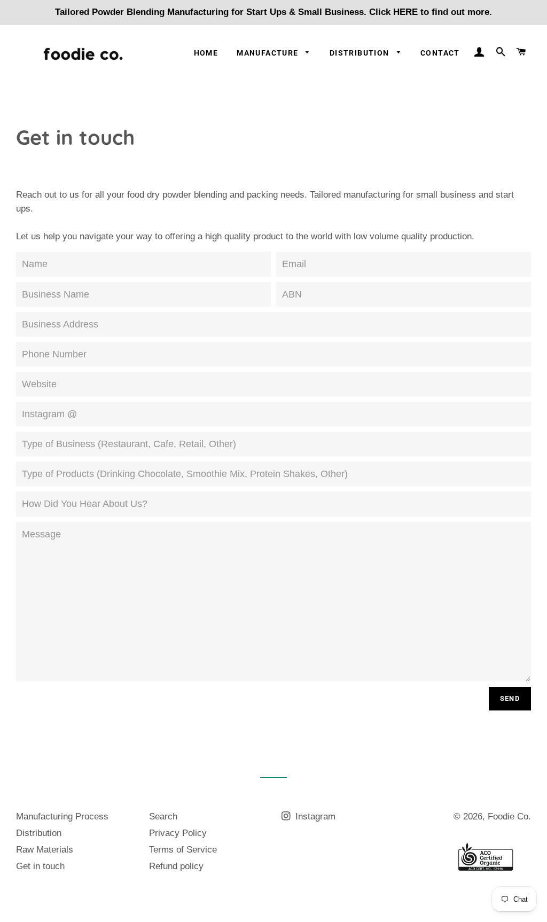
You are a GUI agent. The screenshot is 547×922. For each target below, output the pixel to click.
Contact (440, 53)
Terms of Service (183, 850)
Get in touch (40, 866)
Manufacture (269, 53)
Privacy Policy (178, 833)
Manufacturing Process (62, 816)
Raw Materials (44, 850)
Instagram (314, 816)
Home (206, 53)
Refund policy (176, 866)
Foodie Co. (509, 816)
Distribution (361, 53)
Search (163, 816)
